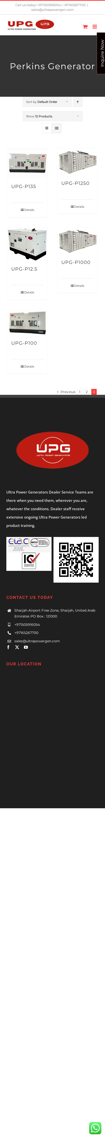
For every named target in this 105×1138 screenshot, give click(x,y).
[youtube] (26, 647)
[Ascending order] (78, 102)
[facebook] (8, 647)
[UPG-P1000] (77, 241)
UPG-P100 (24, 343)
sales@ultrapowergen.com (52, 10)
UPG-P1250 (75, 183)
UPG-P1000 (76, 262)
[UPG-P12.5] (27, 244)
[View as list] (56, 128)
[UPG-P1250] (77, 161)
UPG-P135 (23, 186)
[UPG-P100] (27, 322)
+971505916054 (27, 624)
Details (29, 210)
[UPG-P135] (27, 163)
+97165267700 (26, 633)
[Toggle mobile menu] (95, 26)
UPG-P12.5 (24, 269)
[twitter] (17, 647)
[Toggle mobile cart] (85, 26)
